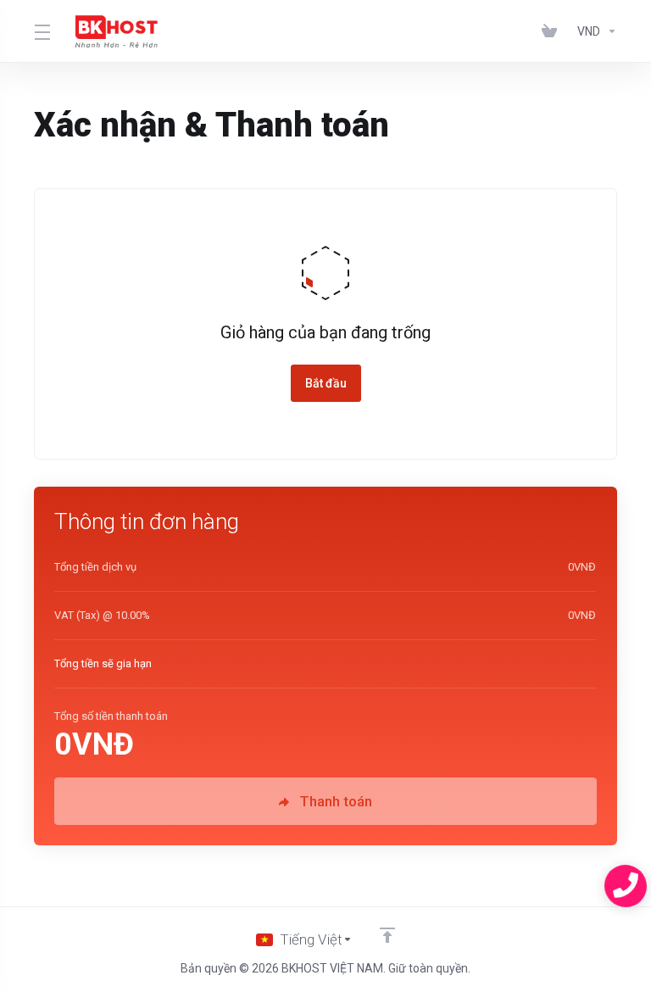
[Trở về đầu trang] (387, 935)
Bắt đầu (326, 383)
